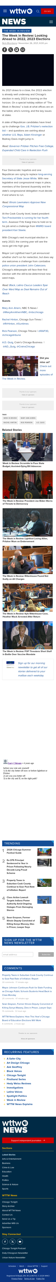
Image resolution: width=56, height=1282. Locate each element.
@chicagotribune (11, 335)
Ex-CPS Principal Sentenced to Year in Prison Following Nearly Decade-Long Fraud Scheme (19, 866)
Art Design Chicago (18, 1063)
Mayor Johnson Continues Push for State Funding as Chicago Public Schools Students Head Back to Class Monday (27, 991)
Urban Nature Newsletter (13, 1257)
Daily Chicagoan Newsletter (15, 1252)
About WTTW (32, 1266)
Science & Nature (10, 1184)
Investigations (15, 1087)
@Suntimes (22, 323)
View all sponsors (28, 162)
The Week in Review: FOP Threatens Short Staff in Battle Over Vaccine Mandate (27, 653)
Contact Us (7, 1214)
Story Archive (8, 1206)
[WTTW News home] (14, 21)
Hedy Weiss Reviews (19, 1083)
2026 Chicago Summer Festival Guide (19, 851)
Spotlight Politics (17, 1096)
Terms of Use (29, 1279)
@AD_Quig (9, 346)
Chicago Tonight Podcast (14, 1248)
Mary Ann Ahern (11, 308)
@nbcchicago (35, 312)
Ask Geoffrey (14, 1067)
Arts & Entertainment (11, 1158)
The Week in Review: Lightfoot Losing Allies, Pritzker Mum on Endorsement (25, 540)
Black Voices (14, 1071)
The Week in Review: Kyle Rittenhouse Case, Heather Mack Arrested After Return (25, 615)
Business (6, 1163)
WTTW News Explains (20, 1104)
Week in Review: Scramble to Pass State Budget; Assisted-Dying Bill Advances (23, 465)
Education (6, 1171)
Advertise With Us (10, 1223)
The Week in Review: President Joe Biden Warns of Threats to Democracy (28, 502)
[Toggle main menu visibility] (5, 11)
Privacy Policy (16, 1279)
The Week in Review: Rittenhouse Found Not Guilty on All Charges (25, 577)
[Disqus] (28, 719)
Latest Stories (8, 1154)
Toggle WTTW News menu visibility (52, 21)
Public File (40, 1279)
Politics (5, 1180)
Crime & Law (8, 1167)
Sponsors (6, 1227)
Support (44, 1266)
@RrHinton (9, 323)
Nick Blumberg (9, 43)
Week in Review (16, 1100)
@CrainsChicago (26, 346)
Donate (47, 11)
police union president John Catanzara (23, 265)
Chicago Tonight (16, 1075)
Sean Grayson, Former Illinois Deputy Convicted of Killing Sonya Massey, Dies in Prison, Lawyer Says (21, 922)
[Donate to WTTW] (28, 1271)
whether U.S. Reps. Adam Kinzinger (22, 134)
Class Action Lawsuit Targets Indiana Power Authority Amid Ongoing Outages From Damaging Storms (20, 904)
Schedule (12, 1266)
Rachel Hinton (10, 319)
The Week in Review (17, 30)
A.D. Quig (7, 342)
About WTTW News (11, 1210)
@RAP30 (43, 331)
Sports (5, 1188)
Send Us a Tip (9, 1218)
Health (5, 1175)
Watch (21, 1266)
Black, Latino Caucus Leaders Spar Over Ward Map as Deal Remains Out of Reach (25, 289)
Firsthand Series (16, 1079)
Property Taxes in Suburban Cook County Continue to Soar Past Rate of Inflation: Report (21, 885)
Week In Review (10, 418)
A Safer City (14, 1058)
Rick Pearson (9, 331)
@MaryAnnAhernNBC (15, 312)
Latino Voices (14, 1092)
